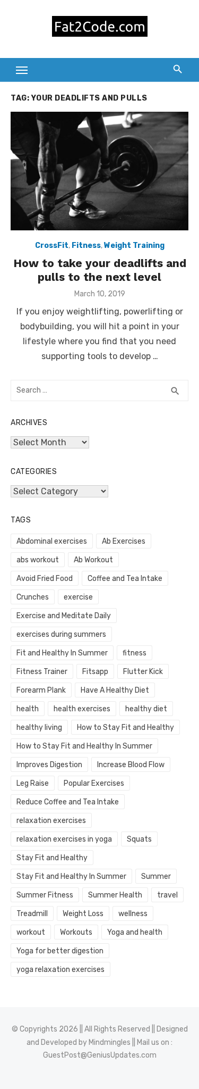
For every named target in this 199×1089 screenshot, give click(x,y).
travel (167, 895)
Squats (139, 839)
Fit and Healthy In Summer (62, 653)
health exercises (82, 708)
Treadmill (32, 913)
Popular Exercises (94, 783)
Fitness (86, 245)
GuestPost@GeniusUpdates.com (100, 1055)
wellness (133, 913)
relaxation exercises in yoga (64, 839)
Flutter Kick (143, 671)
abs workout (37, 559)
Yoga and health (134, 932)
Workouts (76, 932)
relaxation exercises (51, 820)
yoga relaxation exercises (60, 969)
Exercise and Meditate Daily (63, 615)
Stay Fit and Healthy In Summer (71, 876)
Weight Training (134, 245)
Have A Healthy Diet (115, 690)
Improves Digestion (49, 764)
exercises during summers (61, 634)
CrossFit (51, 245)
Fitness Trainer (41, 671)
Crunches (32, 597)
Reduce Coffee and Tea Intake (67, 802)
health (27, 708)
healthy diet (146, 708)
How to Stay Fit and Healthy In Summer (84, 746)
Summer (156, 876)
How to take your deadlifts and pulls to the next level (99, 270)
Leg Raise (32, 783)
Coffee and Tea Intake (125, 578)
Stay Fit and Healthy (52, 857)
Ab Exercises (123, 541)
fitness (134, 653)
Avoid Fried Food (44, 578)
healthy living (39, 727)
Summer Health (115, 895)
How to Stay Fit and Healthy (125, 727)
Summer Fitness (44, 895)
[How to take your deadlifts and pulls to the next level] (99, 171)
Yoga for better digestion (59, 950)
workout (30, 932)
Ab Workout (93, 559)
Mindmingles (110, 1042)
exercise (78, 597)
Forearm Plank (41, 690)
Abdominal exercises (51, 541)
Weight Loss (83, 913)
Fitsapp (95, 671)
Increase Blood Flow (131, 764)
